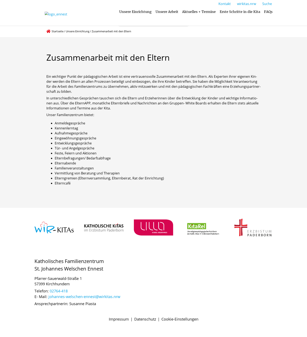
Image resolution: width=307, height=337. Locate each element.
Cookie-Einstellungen (179, 319)
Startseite (57, 31)
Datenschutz (145, 319)
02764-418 (59, 290)
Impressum (119, 319)
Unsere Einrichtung (77, 31)
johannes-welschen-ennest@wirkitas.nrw (84, 296)
